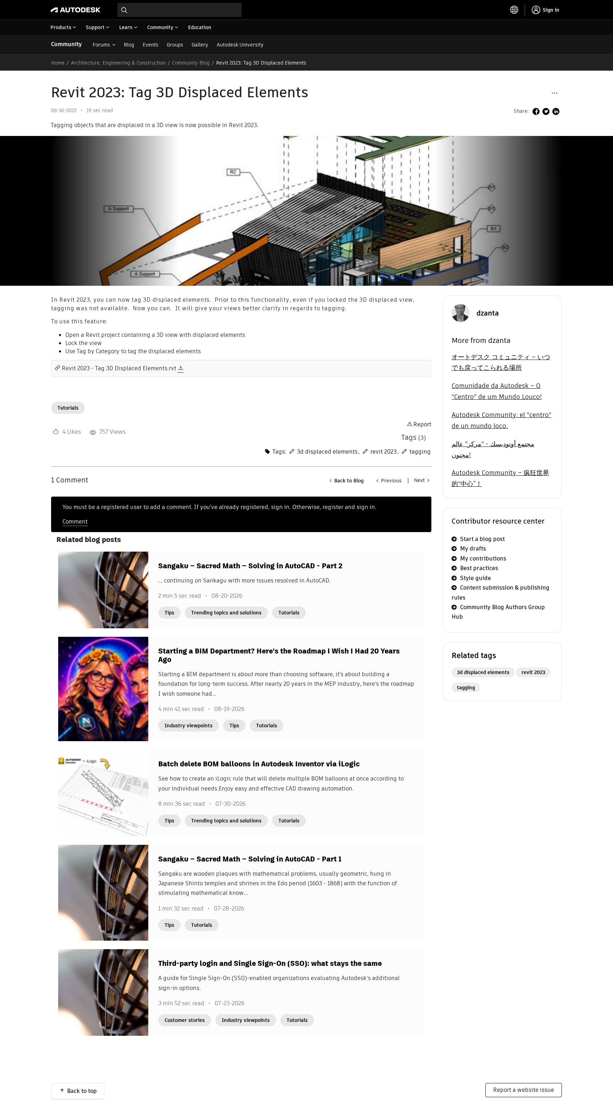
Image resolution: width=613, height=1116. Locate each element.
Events (150, 44)
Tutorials (67, 407)
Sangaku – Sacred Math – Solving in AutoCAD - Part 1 (250, 859)
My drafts (473, 549)
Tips (169, 612)
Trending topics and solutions (226, 612)
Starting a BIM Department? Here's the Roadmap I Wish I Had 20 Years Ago (279, 655)
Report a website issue (523, 1090)
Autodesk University (240, 44)
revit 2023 (383, 452)
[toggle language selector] (514, 9)
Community (66, 44)
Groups (175, 44)
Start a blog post (482, 539)
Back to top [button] (82, 1091)
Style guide (475, 578)
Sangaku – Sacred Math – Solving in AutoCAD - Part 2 (250, 566)
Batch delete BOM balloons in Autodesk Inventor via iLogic (259, 764)
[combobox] (179, 10)
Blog (129, 44)
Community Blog (191, 62)
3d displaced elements (327, 452)
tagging (420, 452)
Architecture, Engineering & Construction (118, 62)
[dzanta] (460, 312)
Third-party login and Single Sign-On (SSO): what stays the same (270, 963)
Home (58, 62)
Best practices (479, 568)
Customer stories (185, 1020)
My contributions (483, 558)
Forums (101, 44)
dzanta (487, 313)
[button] (554, 93)
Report (422, 424)
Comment (75, 522)
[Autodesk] (75, 9)
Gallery (200, 44)
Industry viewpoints (188, 725)
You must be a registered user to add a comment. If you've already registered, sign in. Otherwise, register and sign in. (219, 507)
